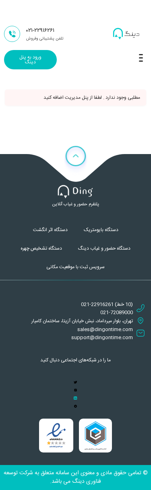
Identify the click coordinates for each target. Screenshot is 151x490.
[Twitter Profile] (75, 382)
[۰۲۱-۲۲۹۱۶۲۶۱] (12, 34)
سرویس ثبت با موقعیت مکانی (75, 267)
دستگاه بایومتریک (101, 230)
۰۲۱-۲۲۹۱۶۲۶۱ (40, 30)
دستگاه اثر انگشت (50, 230)
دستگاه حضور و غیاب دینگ (104, 248)
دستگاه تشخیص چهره (41, 248)
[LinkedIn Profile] (75, 398)
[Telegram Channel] (75, 406)
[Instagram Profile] (75, 390)
